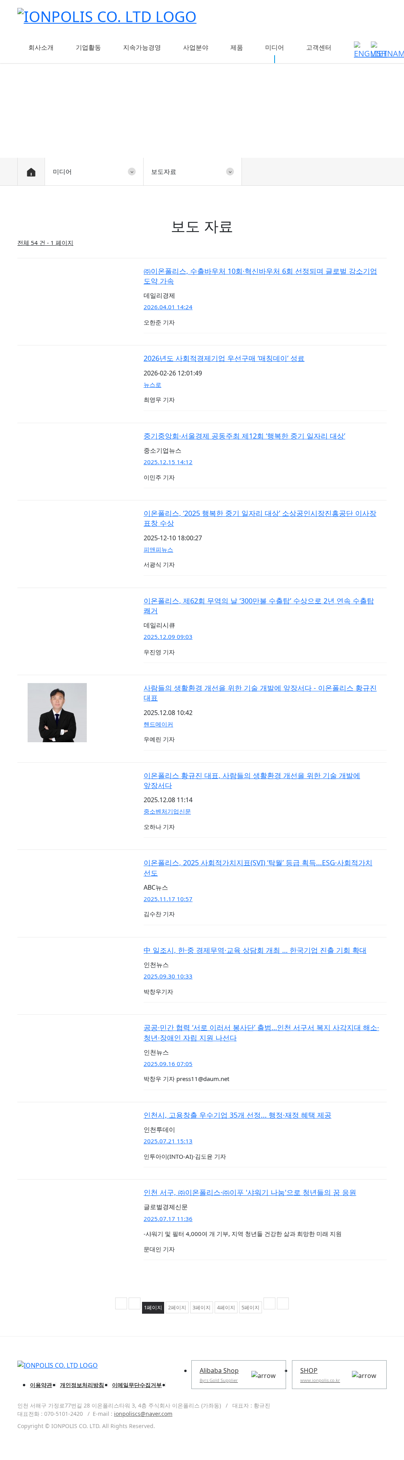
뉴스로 (152, 384)
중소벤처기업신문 (167, 811)
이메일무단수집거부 (137, 1385)
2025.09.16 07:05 (168, 1064)
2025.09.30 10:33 (168, 976)
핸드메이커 (158, 724)
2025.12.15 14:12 (168, 462)
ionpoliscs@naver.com (143, 1413)
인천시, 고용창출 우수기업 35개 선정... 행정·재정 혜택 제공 (237, 1115)
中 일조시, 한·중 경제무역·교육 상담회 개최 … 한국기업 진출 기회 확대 (255, 950)
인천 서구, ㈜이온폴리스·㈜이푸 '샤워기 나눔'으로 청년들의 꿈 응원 (250, 1192)
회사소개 (41, 47)
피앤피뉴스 (158, 549)
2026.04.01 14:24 (168, 307)
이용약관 (41, 1385)
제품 (236, 47)
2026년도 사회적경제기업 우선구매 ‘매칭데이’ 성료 (224, 358)
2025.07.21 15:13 (168, 1141)
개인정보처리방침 (82, 1385)
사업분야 (195, 47)
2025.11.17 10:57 (168, 899)
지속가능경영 (142, 47)
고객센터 (318, 47)
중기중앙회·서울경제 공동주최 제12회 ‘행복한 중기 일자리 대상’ (244, 436)
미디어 (274, 47)
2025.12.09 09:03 (168, 636)
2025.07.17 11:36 (168, 1219)
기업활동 (88, 47)
